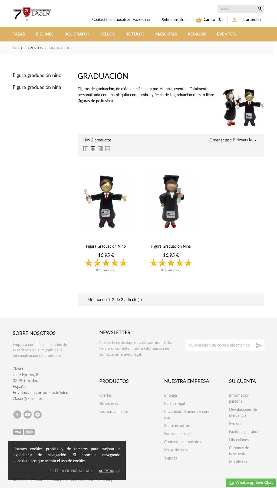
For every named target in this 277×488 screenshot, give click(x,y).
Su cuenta (242, 381)
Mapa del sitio (176, 450)
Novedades (108, 404)
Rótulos (135, 34)
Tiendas (170, 458)
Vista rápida (106, 283)
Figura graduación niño (37, 75)
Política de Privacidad (70, 471)
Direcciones (239, 440)
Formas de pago (177, 434)
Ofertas (105, 395)
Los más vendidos (113, 412)
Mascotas (166, 34)
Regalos (197, 34)
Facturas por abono (245, 432)
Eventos (226, 34)
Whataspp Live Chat (253, 483)
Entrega (170, 395)
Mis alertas (238, 462)
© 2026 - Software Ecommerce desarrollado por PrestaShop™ (64, 480)
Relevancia (246, 140)
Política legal (174, 404)
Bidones (45, 34)
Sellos (107, 34)
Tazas (19, 34)
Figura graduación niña (37, 87)
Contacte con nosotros (183, 442)
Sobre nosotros (174, 20)
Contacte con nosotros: (111, 20)
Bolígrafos (77, 34)
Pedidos (235, 424)
